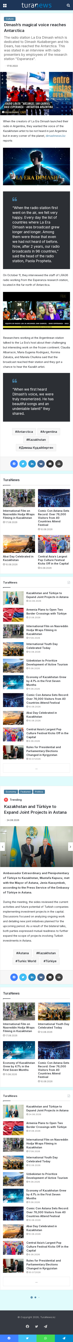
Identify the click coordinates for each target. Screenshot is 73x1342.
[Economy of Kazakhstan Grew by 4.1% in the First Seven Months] (13, 682)
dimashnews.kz (56, 136)
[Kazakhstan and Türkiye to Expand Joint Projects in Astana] (13, 598)
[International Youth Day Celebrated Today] (13, 649)
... (36, 768)
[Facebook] (14, 464)
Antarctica (25, 432)
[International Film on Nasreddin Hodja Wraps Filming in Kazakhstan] (19, 498)
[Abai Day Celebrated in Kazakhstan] (19, 544)
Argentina (49, 432)
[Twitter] (23, 464)
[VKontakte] (41, 464)
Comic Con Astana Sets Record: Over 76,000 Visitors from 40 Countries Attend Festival (53, 517)
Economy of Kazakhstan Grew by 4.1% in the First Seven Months (46, 680)
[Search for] (68, 6)
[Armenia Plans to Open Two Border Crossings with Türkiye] (13, 615)
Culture (10, 18)
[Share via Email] (50, 464)
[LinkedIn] (32, 464)
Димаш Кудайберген (37, 448)
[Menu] (5, 6)
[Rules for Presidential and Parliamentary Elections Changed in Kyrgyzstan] (13, 752)
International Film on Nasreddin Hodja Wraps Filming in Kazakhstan (19, 514)
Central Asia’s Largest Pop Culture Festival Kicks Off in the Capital (53, 560)
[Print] (59, 464)
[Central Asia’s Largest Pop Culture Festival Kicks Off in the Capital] (54, 544)
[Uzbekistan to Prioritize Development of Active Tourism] (13, 666)
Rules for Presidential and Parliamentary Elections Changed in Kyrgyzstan (43, 751)
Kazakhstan (37, 440)
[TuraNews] (36, 5)
